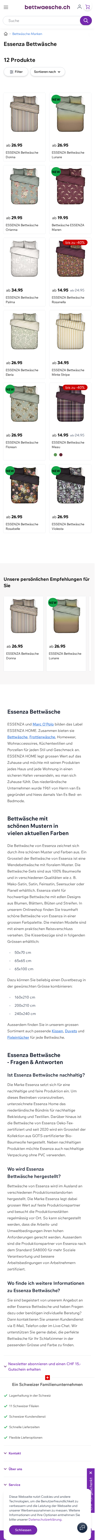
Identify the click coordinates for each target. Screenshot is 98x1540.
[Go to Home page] (47, 7)
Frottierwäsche (42, 737)
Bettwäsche (17, 737)
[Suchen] (86, 20)
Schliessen (23, 1530)
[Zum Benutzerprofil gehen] (79, 6)
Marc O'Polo (43, 724)
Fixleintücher (18, 1037)
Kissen (57, 1031)
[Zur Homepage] (6, 34)
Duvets (71, 1031)
